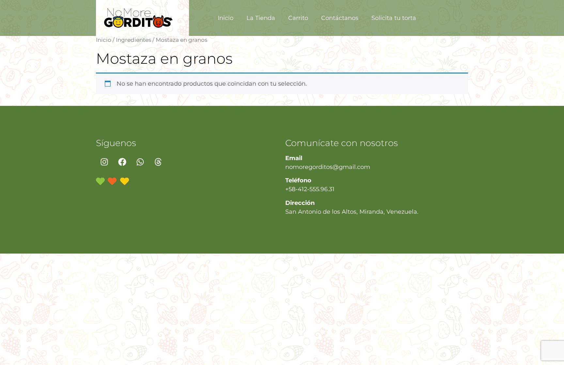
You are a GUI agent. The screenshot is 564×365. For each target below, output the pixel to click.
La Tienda (260, 18)
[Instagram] (104, 162)
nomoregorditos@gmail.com (327, 167)
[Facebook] (122, 162)
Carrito (298, 18)
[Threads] (158, 162)
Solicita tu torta (393, 18)
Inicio (225, 18)
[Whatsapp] (140, 162)
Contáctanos (339, 18)
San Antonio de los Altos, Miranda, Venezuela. (351, 211)
